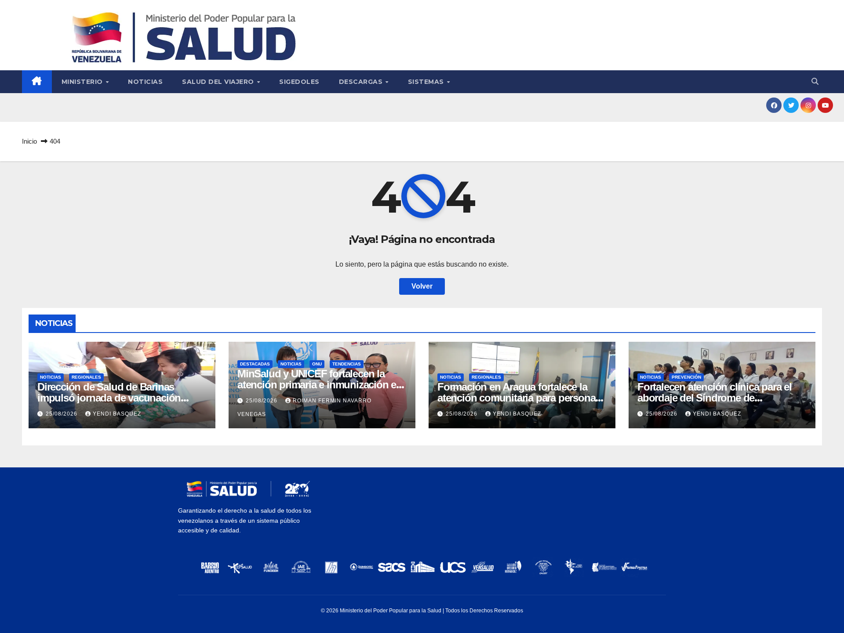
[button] (815, 81)
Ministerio (83, 82)
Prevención (686, 377)
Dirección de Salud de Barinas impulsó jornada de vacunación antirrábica (109, 398)
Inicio (29, 141)
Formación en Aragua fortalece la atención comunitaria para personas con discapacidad (518, 398)
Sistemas (427, 82)
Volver (422, 286)
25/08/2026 (62, 414)
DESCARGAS (362, 82)
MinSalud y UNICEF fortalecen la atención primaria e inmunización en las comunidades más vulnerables (319, 385)
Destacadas (255, 364)
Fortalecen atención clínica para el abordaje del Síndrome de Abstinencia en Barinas (714, 398)
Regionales (86, 377)
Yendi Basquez (117, 414)
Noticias (145, 82)
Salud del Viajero (219, 82)
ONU (317, 364)
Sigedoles (299, 82)
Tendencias (346, 364)
